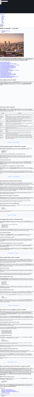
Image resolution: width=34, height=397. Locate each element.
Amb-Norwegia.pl (2, 14)
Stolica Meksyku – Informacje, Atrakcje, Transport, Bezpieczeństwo (10, 391)
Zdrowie (3, 22)
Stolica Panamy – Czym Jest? (5, 392)
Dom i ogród (3, 16)
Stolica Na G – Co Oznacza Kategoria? (7, 389)
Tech (2, 20)
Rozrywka (3, 19)
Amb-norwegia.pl (7, 393)
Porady (3, 18)
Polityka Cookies (4, 395)
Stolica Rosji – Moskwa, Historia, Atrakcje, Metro (8, 390)
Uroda (2, 21)
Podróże (3, 32)
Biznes (2, 15)
